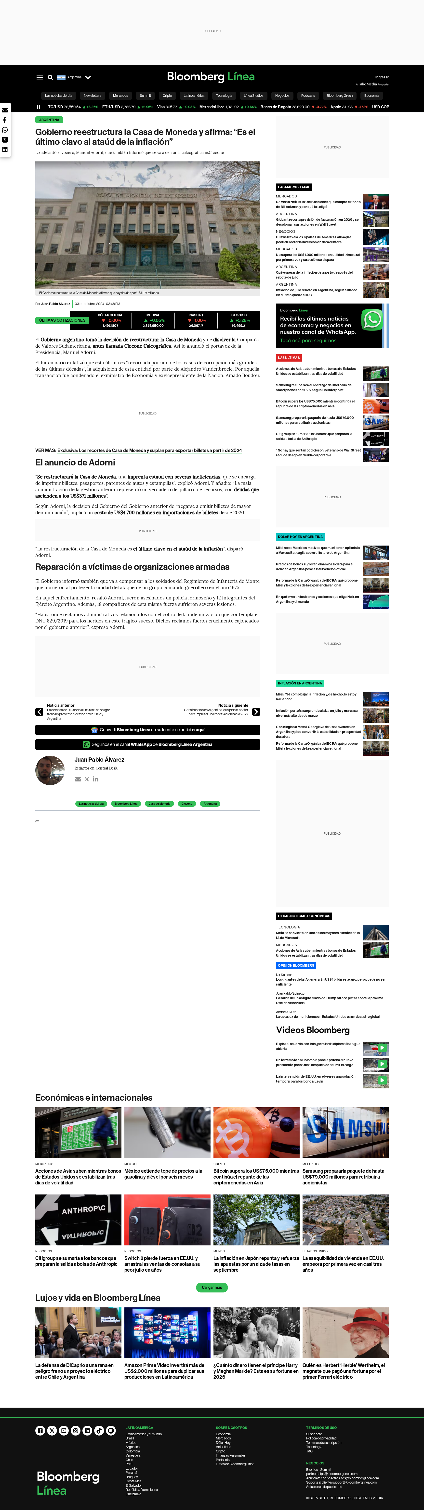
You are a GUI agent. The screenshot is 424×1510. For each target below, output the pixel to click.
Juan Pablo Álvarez (55, 304)
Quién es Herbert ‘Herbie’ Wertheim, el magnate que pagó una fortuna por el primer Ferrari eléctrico (344, 1371)
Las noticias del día (91, 803)
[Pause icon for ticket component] (39, 107)
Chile (129, 1460)
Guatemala (133, 1494)
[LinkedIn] (95, 779)
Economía (223, 1434)
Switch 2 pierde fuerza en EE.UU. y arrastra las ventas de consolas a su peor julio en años (162, 1264)
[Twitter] (86, 779)
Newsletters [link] (92, 95)
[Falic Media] (359, 84)
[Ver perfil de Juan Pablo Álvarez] (55, 770)
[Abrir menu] (39, 77)
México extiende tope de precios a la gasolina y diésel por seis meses (163, 1174)
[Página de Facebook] (40, 1431)
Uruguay (132, 1477)
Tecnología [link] (224, 95)
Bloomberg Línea (126, 803)
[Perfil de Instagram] (75, 1431)
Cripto (220, 1451)
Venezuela (133, 1455)
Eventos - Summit (318, 1470)
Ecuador (132, 1468)
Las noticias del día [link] (58, 95)
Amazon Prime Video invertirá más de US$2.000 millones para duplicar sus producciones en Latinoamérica (164, 1371)
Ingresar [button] (382, 77)
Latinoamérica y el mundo (144, 1434)
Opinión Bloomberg (296, 965)
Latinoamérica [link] (194, 95)
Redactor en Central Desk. (96, 768)
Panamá (131, 1472)
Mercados (223, 1438)
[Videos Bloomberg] (332, 1030)
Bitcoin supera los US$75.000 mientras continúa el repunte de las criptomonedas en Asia (256, 1177)
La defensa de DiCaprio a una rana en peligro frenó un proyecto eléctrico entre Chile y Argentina (78, 714)
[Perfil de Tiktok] (99, 1431)
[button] (5, 110)
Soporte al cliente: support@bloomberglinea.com (341, 1482)
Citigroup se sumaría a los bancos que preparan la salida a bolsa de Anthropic (76, 1261)
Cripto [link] (167, 95)
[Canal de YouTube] (64, 1431)
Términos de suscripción (323, 1443)
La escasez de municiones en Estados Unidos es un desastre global (328, 1017)
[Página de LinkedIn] (87, 1431)
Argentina (49, 120)
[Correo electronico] (78, 779)
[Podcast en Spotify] (111, 1431)
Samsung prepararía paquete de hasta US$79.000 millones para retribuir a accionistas (343, 1177)
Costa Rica (133, 1481)
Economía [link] (371, 95)
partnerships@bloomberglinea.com (332, 1474)
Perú (129, 1464)
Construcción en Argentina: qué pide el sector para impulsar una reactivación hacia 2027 (216, 712)
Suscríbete (314, 1434)
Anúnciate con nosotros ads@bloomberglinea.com (342, 1478)
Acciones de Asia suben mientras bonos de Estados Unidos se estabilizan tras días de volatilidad (78, 1177)
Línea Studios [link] (254, 95)
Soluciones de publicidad (324, 1487)
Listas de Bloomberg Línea (235, 1464)
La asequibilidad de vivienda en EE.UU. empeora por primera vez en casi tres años (343, 1264)
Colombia (133, 1451)
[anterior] (39, 712)
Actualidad (223, 1447)
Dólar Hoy (223, 1443)
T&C (309, 1451)
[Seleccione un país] (87, 77)
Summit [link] (145, 95)
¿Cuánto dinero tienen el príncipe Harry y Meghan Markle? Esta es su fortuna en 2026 (256, 1371)
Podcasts (223, 1460)
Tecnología (314, 1447)
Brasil (130, 1438)
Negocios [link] (282, 95)
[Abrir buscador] (50, 77)
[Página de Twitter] (52, 1431)
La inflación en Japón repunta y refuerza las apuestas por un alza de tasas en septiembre (256, 1264)
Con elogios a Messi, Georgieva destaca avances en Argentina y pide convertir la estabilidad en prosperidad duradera (318, 732)
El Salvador (134, 1485)
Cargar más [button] (212, 1287)
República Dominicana (142, 1490)
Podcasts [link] (308, 95)
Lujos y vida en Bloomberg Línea (97, 1298)
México (131, 1443)
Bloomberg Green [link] (340, 95)
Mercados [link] (120, 95)
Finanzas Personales (231, 1455)
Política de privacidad (321, 1438)
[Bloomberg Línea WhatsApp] (332, 326)
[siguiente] (256, 712)
